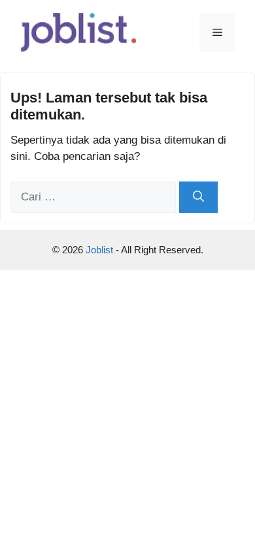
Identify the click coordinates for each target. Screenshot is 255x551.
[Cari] (198, 197)
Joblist (101, 249)
